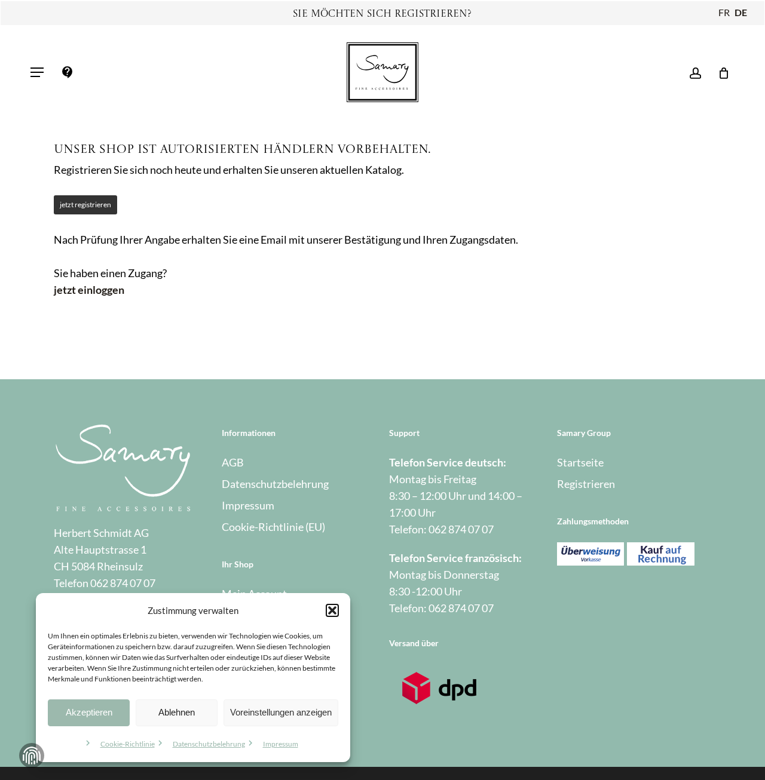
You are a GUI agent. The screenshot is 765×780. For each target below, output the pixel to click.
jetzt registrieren (85, 204)
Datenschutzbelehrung (209, 743)
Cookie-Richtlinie (127, 743)
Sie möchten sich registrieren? (382, 14)
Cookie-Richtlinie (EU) (273, 526)
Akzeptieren (89, 712)
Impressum (280, 743)
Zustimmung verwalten (31, 755)
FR (724, 12)
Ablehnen (176, 712)
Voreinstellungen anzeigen (281, 712)
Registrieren (586, 483)
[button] (332, 610)
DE (741, 12)
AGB (233, 462)
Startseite (580, 462)
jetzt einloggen (89, 289)
